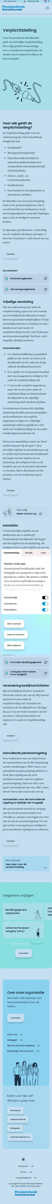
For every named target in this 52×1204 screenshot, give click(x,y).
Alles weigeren (14, 645)
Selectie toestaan (15, 634)
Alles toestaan (14, 623)
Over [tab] (43, 552)
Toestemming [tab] (11, 552)
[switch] (45, 603)
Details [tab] (28, 552)
